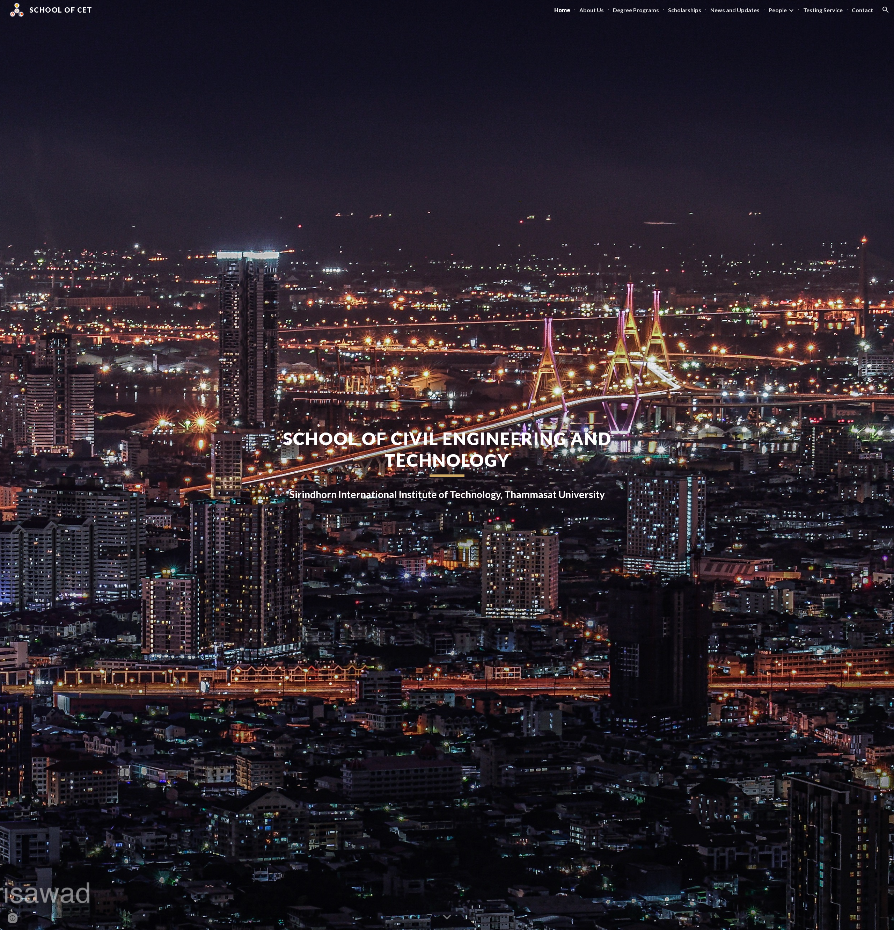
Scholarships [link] (684, 10)
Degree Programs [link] (636, 10)
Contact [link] (862, 10)
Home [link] (562, 10)
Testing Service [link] (823, 10)
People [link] (778, 10)
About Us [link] (591, 10)
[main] (447, 452)
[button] (885, 9)
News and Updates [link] (735, 10)
